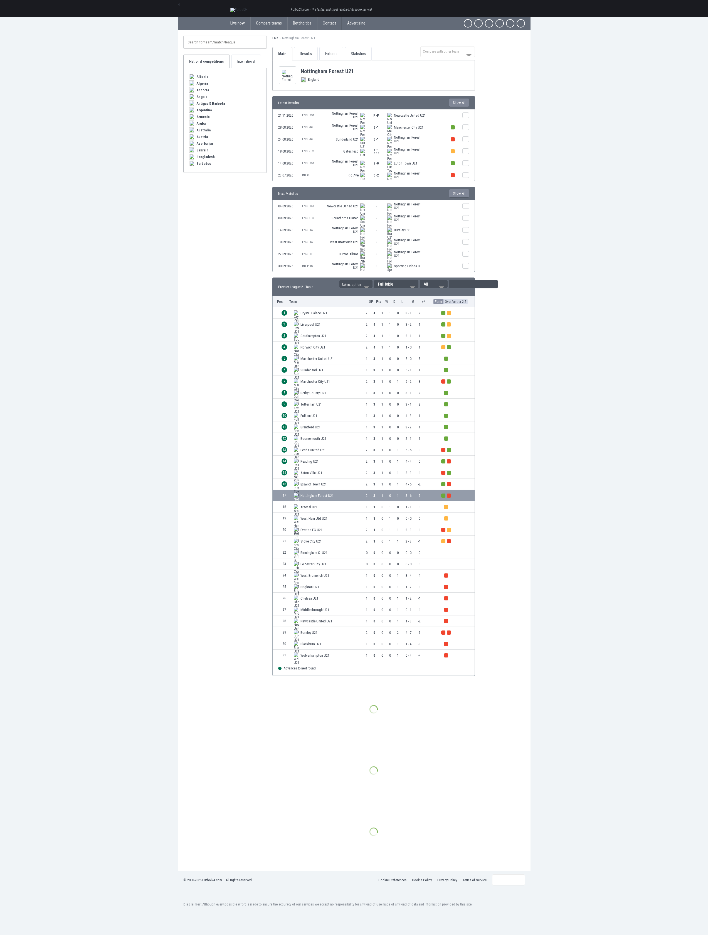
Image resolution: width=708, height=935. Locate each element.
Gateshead (351, 151)
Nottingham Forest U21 (345, 115)
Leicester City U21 (313, 564)
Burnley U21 (402, 230)
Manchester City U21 (408, 127)
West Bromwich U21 (344, 242)
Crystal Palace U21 (313, 313)
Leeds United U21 (313, 450)
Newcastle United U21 (410, 115)
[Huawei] (521, 23)
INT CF (306, 175)
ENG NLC (308, 151)
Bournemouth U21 (313, 438)
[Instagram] (489, 23)
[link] (374, 115)
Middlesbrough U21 (314, 610)
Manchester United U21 (317, 359)
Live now (237, 23)
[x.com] (478, 23)
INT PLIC (307, 266)
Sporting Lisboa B (407, 266)
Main (282, 53)
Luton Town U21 (405, 163)
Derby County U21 (313, 393)
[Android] (510, 23)
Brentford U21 (310, 427)
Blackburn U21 (310, 644)
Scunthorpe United (345, 218)
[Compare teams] (465, 115)
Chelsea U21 (309, 598)
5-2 (376, 175)
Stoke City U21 (311, 541)
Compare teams (269, 23)
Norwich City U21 (312, 347)
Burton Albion (349, 254)
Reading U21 (309, 461)
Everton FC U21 (311, 530)
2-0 (376, 163)
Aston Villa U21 (311, 473)
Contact (329, 23)
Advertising (356, 23)
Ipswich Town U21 (313, 484)
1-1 (376, 151)
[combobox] (447, 51)
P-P (376, 115)
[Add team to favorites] (358, 71)
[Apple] (499, 23)
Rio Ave (353, 175)
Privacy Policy (447, 880)
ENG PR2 (307, 127)
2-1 (376, 127)
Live (275, 38)
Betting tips (302, 23)
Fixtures (331, 53)
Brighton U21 (309, 587)
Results (306, 53)
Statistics (358, 53)
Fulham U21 (308, 416)
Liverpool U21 (310, 324)
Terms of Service (475, 880)
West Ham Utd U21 (313, 518)
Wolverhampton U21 (314, 655)
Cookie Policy (422, 880)
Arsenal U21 (308, 507)
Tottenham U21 (311, 404)
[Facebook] (468, 23)
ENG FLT (307, 254)
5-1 (376, 139)
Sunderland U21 (347, 139)
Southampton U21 (313, 336)
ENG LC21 (308, 115)
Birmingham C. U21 (313, 553)
